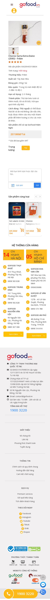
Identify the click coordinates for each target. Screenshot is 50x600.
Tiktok (26, 524)
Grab (26, 528)
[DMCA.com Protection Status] (34, 549)
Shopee (26, 532)
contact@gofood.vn (24, 396)
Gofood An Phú (38, 315)
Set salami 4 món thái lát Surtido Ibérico (16, 224)
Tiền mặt (23, 565)
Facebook (26, 513)
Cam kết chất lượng (25, 474)
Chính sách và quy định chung (25, 466)
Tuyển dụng (25, 447)
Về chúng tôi (25, 435)
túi (25, 148)
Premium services (25, 494)
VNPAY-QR (13, 565)
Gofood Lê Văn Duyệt (38, 294)
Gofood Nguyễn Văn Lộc (14, 311)
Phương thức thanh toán (25, 443)
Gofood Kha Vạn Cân (37, 270)
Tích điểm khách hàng (25, 501)
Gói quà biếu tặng (25, 497)
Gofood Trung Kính (15, 288)
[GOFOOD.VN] (29, 4)
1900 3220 (18, 410)
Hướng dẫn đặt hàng (25, 470)
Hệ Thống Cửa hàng (25, 245)
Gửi (37, 185)
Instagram (26, 517)
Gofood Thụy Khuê (14, 267)
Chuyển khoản (34, 565)
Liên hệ (25, 439)
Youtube (26, 521)
